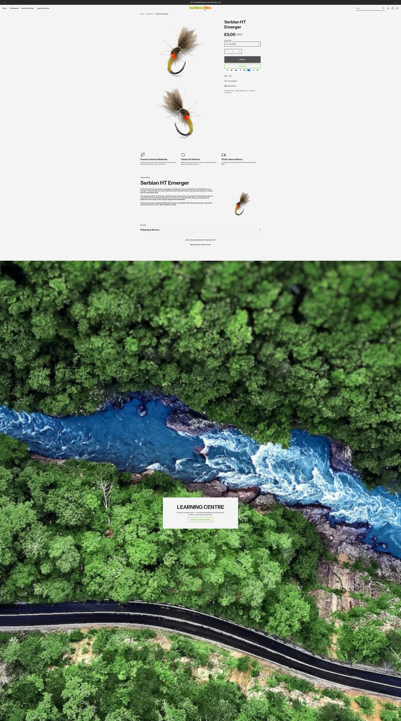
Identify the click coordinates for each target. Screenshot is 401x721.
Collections (149, 14)
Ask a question (232, 81)
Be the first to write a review (200, 245)
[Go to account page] (388, 8)
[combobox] (368, 8)
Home (142, 14)
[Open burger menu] (397, 8)
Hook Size (227, 40)
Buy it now (242, 66)
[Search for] (383, 8)
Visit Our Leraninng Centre (200, 520)
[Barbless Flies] (200, 8)
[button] (370, 8)
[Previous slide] (5, 2)
